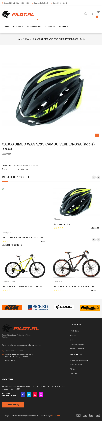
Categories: (7, 165)
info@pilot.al (10, 360)
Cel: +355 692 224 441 (60, 3)
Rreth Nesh (74, 331)
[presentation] (94, 177)
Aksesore (49, 27)
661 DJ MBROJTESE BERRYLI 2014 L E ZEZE (23, 238)
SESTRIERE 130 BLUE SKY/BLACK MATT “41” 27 (75, 286)
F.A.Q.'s (72, 369)
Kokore (28, 39)
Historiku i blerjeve (77, 344)
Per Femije (33, 165)
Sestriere (58, 281)
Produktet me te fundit (79, 360)
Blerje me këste (76, 365)
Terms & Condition (77, 349)
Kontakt (62, 27)
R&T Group (55, 416)
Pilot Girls (73, 374)
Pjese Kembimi (33, 27)
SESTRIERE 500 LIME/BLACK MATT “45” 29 (22, 286)
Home (6, 27)
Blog (71, 340)
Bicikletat (17, 27)
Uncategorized (9, 281)
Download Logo (13, 404)
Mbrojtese (7, 232)
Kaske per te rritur (62, 224)
